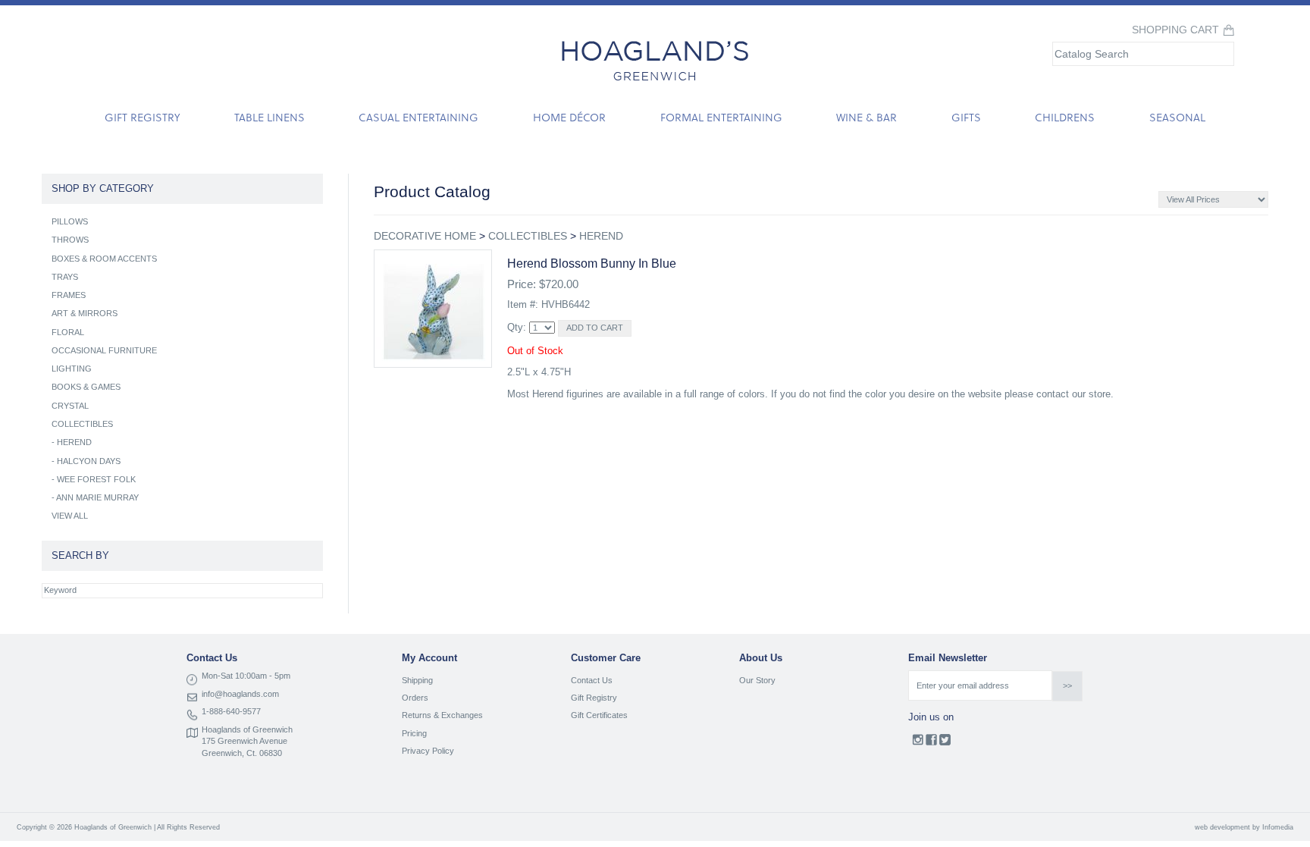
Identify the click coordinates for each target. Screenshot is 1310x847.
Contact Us (592, 680)
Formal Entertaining (721, 117)
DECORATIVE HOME (425, 236)
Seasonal (1177, 117)
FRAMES (69, 295)
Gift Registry (142, 117)
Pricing (414, 733)
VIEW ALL (70, 515)
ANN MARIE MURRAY (97, 497)
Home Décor (569, 117)
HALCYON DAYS (89, 461)
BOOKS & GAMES (86, 386)
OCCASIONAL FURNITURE (104, 350)
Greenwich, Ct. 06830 (242, 753)
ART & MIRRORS (85, 313)
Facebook (931, 743)
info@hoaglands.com (240, 693)
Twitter (945, 743)
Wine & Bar (866, 117)
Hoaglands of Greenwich (247, 729)
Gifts (966, 117)
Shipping (417, 680)
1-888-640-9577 (231, 711)
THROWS (70, 239)
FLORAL (68, 332)
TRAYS (65, 276)
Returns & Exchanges (442, 715)
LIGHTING (72, 368)
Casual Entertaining (418, 117)
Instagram (917, 743)
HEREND (601, 236)
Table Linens (269, 117)
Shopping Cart (1175, 30)
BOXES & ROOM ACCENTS (104, 258)
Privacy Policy (428, 750)
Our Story (757, 680)
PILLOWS (70, 221)
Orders (415, 697)
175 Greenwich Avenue (244, 740)
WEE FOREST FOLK (96, 479)
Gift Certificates (599, 715)
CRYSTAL (70, 405)
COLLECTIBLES (527, 236)
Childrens (1065, 117)
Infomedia (1277, 827)
